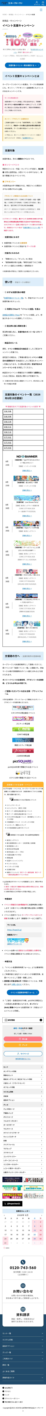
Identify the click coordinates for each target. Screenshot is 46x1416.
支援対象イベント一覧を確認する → (22, 65)
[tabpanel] (23, 549)
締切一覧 (5, 1365)
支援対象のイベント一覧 (31, 227)
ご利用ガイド (7, 1358)
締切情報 (11, 1020)
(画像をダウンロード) (14, 944)
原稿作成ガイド (8, 1377)
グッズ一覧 (6, 1352)
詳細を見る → (27, 470)
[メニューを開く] (41, 9)
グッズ (24, 1045)
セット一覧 (6, 1333)
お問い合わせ (16, 984)
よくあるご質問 (8, 1371)
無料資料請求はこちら (23, 1059)
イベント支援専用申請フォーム (22, 992)
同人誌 (24, 1039)
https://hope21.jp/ (14, 929)
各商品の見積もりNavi (11, 315)
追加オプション (8, 1346)
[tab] (8, 411)
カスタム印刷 (7, 1339)
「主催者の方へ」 (27, 138)
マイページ (24, 1053)
